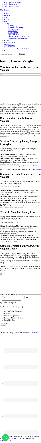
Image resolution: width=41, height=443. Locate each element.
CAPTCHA (4, 323)
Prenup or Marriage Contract (13, 318)
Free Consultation (32, 333)
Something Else (9, 320)
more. (39, 169)
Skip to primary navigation (13, 2)
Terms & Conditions (17, 438)
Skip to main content (11, 4)
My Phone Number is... (11, 307)
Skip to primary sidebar (12, 6)
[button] (4, 50)
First (3, 297)
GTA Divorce (4, 10)
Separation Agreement (11, 316)
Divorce (7, 314)
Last (26, 297)
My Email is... (8, 303)
